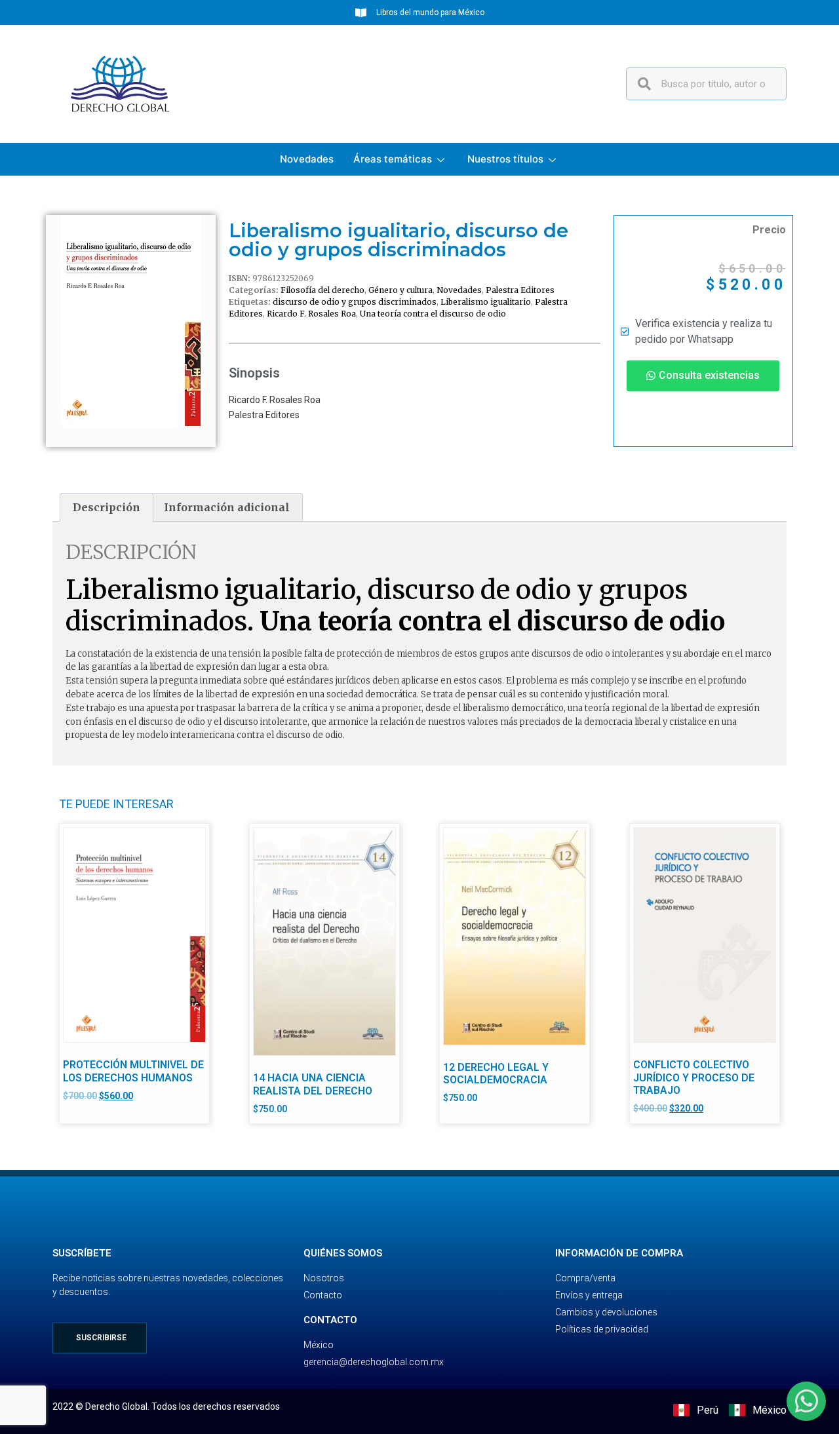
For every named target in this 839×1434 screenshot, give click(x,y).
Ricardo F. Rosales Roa (311, 314)
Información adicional (227, 507)
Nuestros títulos (505, 159)
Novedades (307, 159)
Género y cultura (400, 290)
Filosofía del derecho (322, 290)
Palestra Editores (520, 290)
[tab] (106, 507)
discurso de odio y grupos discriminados (355, 302)
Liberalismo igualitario (485, 302)
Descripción (106, 507)
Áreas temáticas (392, 159)
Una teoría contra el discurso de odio (433, 314)
